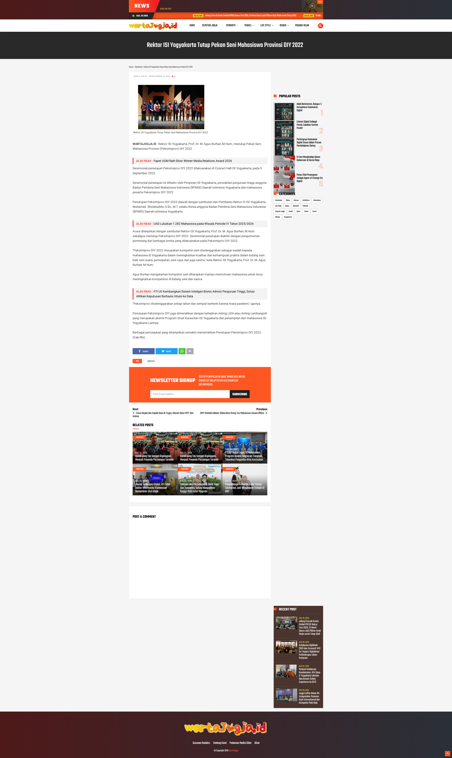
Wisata (277, 217)
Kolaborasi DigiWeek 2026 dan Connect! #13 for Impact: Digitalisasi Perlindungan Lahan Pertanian (309, 651)
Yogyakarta (288, 217)
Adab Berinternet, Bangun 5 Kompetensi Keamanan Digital (309, 107)
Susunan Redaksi (201, 743)
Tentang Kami (220, 743)
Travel (314, 211)
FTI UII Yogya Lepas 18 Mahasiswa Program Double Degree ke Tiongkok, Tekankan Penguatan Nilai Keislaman (244, 456)
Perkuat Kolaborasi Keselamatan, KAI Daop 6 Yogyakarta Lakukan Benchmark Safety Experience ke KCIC (309, 675)
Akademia (151, 361)
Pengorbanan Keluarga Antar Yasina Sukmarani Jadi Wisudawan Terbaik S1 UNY (244, 488)
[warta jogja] (226, 736)
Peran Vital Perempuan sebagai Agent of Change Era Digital (310, 178)
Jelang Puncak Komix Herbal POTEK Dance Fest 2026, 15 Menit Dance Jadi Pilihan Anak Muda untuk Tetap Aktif (227, 16)
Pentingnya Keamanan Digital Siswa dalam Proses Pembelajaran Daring (309, 142)
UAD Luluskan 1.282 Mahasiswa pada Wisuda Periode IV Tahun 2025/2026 (204, 223)
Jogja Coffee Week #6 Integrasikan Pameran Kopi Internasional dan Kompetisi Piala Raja (309, 698)
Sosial (291, 211)
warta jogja (233, 751)
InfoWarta (306, 200)
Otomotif (296, 206)
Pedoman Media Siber (241, 743)
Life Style (278, 206)
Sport (298, 211)
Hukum (296, 200)
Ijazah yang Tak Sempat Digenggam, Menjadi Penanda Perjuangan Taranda (154, 458)
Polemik (305, 206)
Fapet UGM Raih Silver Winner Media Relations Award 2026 (193, 161)
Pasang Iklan (302, 25)
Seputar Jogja (280, 211)
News (287, 206)
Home (192, 25)
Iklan (257, 743)
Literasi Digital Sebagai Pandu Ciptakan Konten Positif (307, 125)
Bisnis (288, 200)
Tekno (306, 211)
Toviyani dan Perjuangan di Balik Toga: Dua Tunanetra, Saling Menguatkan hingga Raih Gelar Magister (199, 488)
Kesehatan (317, 200)
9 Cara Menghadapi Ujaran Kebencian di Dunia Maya (308, 159)
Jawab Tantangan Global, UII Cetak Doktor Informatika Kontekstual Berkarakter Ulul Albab (152, 488)
